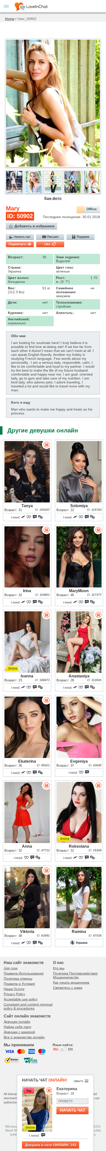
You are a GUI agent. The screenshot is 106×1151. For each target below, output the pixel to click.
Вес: (12, 288)
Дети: (13, 302)
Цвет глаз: (65, 267)
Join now (11, 968)
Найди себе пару (17, 1027)
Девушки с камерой (19, 1032)
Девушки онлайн (17, 1022)
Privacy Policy (14, 994)
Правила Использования (24, 973)
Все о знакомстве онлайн (24, 1037)
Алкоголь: (65, 313)
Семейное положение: (66, 290)
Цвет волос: (18, 278)
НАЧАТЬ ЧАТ (72, 1110)
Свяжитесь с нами (67, 988)
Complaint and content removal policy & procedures (28, 1006)
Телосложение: (69, 302)
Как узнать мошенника (71, 982)
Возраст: (15, 257)
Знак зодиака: (68, 257)
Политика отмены (18, 978)
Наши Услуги (14, 989)
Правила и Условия (19, 984)
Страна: (14, 267)
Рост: (60, 278)
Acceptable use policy (20, 999)
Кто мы (58, 968)
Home (9, 19)
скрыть (78, 1081)
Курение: (16, 313)
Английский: (19, 319)
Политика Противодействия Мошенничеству (75, 975)
